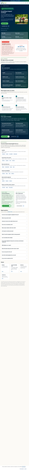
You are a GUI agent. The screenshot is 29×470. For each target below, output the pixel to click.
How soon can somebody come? (14, 224)
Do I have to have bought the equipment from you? (14, 214)
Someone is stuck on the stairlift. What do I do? (14, 221)
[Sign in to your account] (24, 3)
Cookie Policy (23, 466)
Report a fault (4, 23)
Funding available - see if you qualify (15, 0)
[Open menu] (27, 3)
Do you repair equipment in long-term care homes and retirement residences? (14, 241)
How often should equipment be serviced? (14, 255)
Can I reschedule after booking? (14, 237)
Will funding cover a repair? (14, 245)
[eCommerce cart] (26, 3)
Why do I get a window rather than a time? (14, 227)
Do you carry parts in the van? (14, 251)
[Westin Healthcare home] (3, 3)
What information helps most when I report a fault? (14, 248)
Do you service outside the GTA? (14, 258)
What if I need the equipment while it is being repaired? (14, 234)
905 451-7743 (21, 46)
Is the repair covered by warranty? (14, 231)
